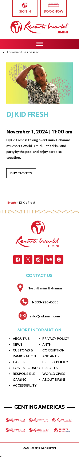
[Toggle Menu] (39, 44)
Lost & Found (25, 368)
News (18, 344)
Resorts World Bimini (43, 447)
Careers (20, 362)
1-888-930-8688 (45, 302)
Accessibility (25, 385)
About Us (21, 338)
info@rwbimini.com (45, 316)
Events (12, 202)
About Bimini (53, 379)
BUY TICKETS (21, 173)
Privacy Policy (55, 338)
